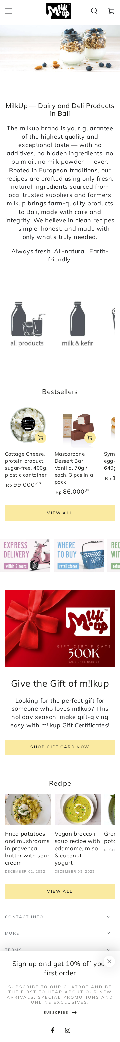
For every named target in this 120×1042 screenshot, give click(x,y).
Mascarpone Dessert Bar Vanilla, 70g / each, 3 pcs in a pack (74, 468)
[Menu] (8, 11)
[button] (94, 11)
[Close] (109, 961)
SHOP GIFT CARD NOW (59, 746)
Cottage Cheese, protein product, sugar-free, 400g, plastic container (26, 464)
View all (60, 512)
